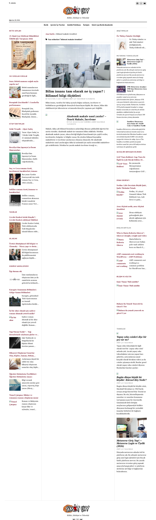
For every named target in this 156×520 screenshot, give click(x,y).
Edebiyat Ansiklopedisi (19, 266)
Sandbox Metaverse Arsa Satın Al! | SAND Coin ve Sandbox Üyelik (136, 123)
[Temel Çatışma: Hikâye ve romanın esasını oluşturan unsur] (15, 406)
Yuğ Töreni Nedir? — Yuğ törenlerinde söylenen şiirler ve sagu (23, 333)
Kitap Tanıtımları (16, 124)
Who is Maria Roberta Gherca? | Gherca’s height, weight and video (132, 234)
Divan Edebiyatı (123, 180)
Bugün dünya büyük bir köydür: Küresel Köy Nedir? (132, 378)
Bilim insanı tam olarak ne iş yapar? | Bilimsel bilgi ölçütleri (75, 93)
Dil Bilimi (13, 239)
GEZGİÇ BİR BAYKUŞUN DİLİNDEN (129, 152)
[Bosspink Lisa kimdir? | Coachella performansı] (15, 113)
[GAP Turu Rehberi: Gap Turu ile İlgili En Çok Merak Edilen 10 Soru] (122, 168)
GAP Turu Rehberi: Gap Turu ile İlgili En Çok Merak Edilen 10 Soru (131, 158)
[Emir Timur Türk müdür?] (132, 291)
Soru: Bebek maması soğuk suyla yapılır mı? (23, 82)
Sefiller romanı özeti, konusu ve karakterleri (23, 190)
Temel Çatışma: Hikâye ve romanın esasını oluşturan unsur (23, 396)
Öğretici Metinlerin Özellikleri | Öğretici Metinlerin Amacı (23, 375)
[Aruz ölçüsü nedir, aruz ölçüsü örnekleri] (122, 217)
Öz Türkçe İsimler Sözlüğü (128, 36)
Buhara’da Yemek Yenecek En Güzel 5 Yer (130, 305)
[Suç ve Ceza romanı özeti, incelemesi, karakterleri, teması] (15, 179)
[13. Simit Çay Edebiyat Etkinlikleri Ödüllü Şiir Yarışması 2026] (23, 55)
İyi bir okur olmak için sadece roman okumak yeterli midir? (22, 312)
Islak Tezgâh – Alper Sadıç (21, 129)
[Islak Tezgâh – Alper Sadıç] (15, 137)
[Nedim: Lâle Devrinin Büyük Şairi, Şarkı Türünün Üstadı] (122, 196)
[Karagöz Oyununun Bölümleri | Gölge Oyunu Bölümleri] (15, 300)
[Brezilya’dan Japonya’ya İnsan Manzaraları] (15, 158)
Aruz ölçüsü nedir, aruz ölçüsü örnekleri (130, 207)
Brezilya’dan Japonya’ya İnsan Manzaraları (22, 148)
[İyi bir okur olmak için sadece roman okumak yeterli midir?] (15, 321)
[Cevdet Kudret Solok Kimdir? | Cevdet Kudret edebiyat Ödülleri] (15, 228)
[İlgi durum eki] (15, 279)
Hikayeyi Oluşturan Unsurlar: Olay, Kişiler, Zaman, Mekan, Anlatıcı (22, 354)
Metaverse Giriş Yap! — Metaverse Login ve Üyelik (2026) (136, 62)
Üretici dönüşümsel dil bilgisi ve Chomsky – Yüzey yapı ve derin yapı (23, 245)
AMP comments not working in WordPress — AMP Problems (130, 255)
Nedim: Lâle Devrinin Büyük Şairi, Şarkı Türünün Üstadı (131, 186)
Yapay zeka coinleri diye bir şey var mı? (131, 338)
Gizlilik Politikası (74, 25)
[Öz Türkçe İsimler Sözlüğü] (122, 44)
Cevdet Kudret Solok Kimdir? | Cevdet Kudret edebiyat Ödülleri (23, 218)
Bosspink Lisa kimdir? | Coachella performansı (24, 103)
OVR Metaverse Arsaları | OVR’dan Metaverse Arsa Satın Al (137, 89)
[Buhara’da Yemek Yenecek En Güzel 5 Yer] (132, 316)
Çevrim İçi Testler (57, 25)
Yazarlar (13, 212)
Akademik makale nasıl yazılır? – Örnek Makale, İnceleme (86, 118)
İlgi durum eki (15, 271)
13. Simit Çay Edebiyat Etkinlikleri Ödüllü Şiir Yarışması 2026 (24, 37)
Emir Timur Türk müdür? (128, 282)
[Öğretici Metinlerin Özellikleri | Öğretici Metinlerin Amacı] (15, 385)
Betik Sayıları (15, 31)
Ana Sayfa (50, 34)
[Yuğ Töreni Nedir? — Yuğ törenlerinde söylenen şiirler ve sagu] (15, 343)
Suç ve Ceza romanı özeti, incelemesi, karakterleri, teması (23, 169)
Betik (46, 25)
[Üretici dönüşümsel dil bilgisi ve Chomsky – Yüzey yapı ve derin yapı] (15, 254)
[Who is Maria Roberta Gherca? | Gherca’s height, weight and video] (122, 244)
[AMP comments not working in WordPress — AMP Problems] (122, 265)
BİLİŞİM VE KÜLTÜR (124, 277)
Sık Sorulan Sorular (18, 76)
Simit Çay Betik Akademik (102, 25)
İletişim (86, 25)
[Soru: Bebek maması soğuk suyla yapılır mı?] (15, 92)
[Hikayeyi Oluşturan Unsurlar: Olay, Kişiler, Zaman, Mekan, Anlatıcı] (15, 364)
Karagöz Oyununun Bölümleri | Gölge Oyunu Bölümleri (23, 291)
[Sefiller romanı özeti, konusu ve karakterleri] (15, 200)
